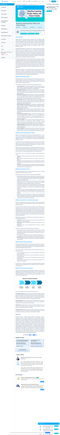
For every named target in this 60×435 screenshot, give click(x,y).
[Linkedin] (17, 364)
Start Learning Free (24, 33)
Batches (24, 1)
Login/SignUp (54, 1)
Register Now (56, 429)
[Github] (19, 364)
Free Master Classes (42, 423)
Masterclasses (28, 1)
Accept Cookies (48, 432)
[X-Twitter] (16, 364)
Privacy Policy (38, 432)
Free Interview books (31, 33)
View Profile (18, 362)
